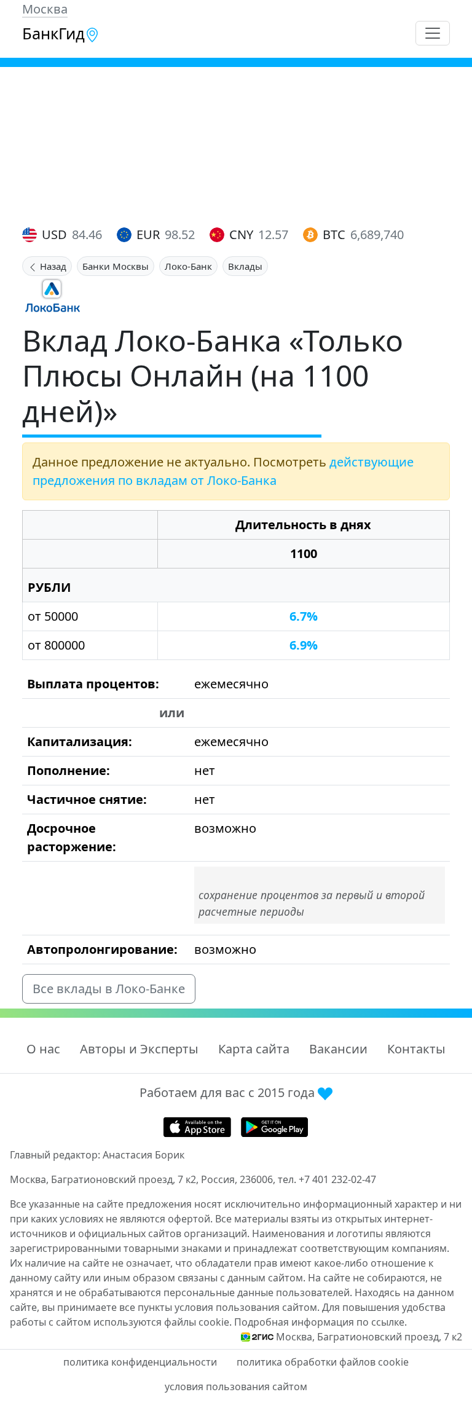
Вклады (245, 266)
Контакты (416, 1048)
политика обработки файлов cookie (323, 1362)
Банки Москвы (115, 266)
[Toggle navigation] (432, 33)
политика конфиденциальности (140, 1362)
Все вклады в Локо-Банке (109, 988)
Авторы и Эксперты (139, 1048)
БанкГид (53, 33)
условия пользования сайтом (236, 1386)
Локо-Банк (188, 266)
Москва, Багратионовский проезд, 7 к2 (369, 1336)
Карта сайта (253, 1048)
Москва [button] (45, 9)
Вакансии (338, 1048)
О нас (43, 1048)
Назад (51, 266)
